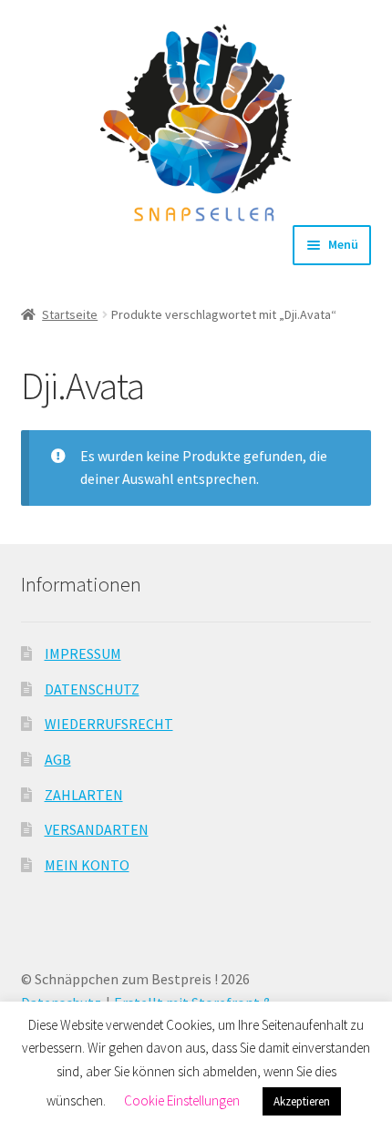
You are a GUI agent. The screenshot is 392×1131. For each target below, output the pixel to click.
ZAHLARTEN (84, 795)
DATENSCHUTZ (92, 689)
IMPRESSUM (83, 653)
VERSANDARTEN (97, 829)
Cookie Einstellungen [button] (182, 1100)
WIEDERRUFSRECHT (109, 724)
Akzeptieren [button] (301, 1101)
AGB (58, 759)
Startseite (70, 314)
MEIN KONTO (87, 865)
